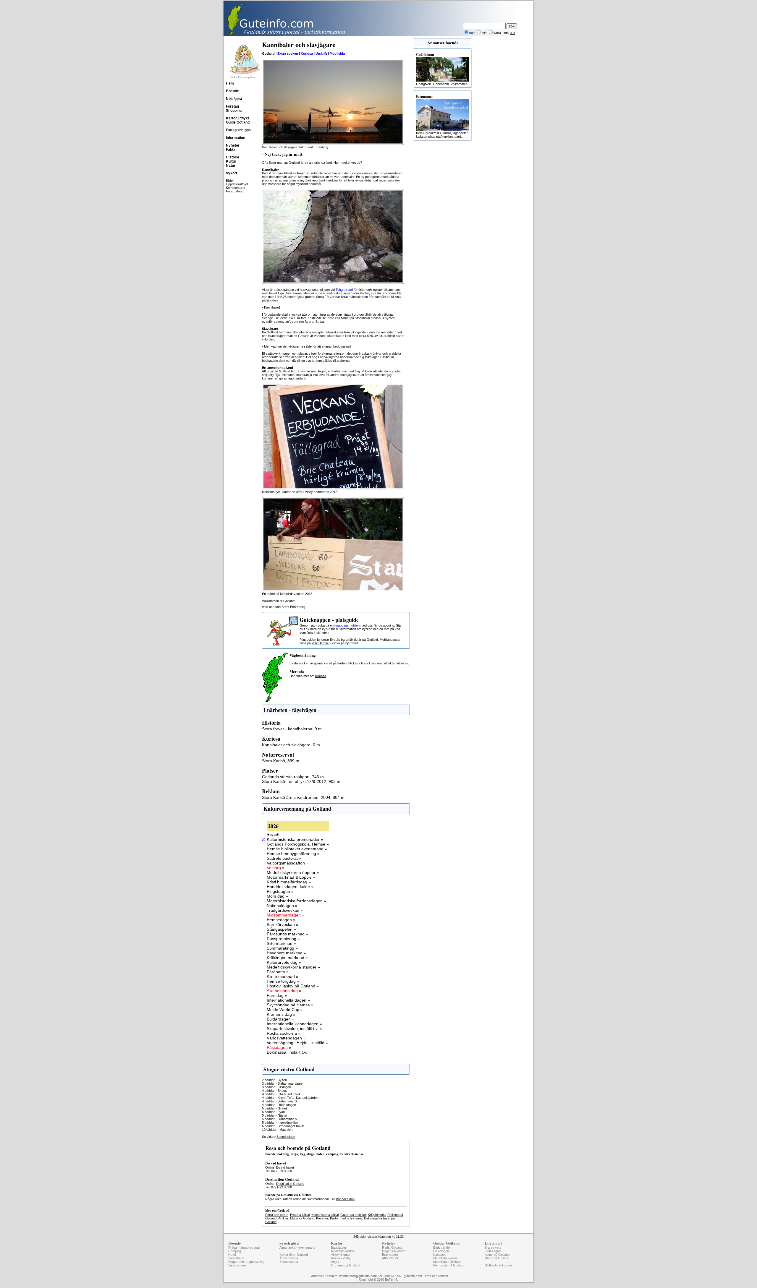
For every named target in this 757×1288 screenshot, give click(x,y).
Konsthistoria (288, 1261)
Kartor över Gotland (293, 1254)
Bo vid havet (285, 1167)
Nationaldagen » (282, 905)
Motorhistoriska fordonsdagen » (296, 900)
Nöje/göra (234, 99)
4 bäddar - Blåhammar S (279, 1101)
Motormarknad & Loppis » (291, 877)
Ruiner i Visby (341, 1258)
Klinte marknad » (282, 976)
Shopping (234, 110)
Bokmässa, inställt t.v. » (288, 1052)
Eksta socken (287, 53)
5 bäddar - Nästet (274, 1115)
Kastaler (439, 1254)
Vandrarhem (237, 1265)
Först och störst (276, 1214)
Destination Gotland (290, 1183)
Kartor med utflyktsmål (346, 1218)
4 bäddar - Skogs (274, 1090)
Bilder (230, 180)
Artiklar (283, 1218)
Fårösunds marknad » (287, 934)
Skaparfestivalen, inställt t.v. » (294, 1028)
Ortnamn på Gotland (345, 1265)
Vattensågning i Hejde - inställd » (297, 1042)
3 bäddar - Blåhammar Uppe (282, 1083)
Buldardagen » (280, 1019)
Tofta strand (344, 289)
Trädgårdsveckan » (285, 910)
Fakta (230, 149)
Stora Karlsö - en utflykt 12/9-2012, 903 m (301, 781)
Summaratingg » (282, 948)
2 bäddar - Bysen (274, 1080)
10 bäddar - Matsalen (277, 1129)
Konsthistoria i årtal (325, 1214)
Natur (230, 165)
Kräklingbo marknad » (287, 957)
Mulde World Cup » (285, 1009)
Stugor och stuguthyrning (246, 1261)
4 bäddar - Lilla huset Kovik (281, 1094)
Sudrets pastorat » (284, 858)
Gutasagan (493, 1251)
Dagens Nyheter (394, 1251)
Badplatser (338, 1247)
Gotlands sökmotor (498, 1265)
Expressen (390, 1254)
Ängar (335, 1261)
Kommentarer (235, 187)
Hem (230, 83)
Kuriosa (307, 53)
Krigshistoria (377, 1214)
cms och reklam (436, 1276)
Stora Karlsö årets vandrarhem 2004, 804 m (303, 797)
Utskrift (321, 53)
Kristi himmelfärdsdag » (289, 882)
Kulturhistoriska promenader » (295, 839)
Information (235, 138)
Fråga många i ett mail (244, 1247)
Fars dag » (277, 995)
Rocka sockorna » (283, 1033)
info (506, 33)
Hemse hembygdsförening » (293, 853)
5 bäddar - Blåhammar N (279, 1119)
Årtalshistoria (288, 1258)
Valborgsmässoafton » (287, 863)
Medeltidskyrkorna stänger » (293, 967)
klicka (352, 663)
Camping (234, 1251)
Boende (232, 91)
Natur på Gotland (497, 1258)
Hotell (232, 1254)
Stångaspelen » (281, 929)
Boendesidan (285, 1136)
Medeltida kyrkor (343, 1251)
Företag (232, 106)
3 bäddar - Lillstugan (276, 1087)
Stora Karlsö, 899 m (280, 760)
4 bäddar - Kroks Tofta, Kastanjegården (290, 1097)
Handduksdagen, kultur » (290, 886)
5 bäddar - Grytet (274, 1108)
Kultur (231, 161)
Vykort (231, 173)
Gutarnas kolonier (353, 1214)
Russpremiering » (283, 938)
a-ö (512, 33)
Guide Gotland (238, 122)
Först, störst (235, 191)
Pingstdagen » (280, 891)
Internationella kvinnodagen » (294, 1023)
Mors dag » (277, 896)
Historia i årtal (300, 1214)
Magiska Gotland (302, 1218)
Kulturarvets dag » (284, 962)
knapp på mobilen (347, 625)
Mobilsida (337, 53)
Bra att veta (493, 1247)
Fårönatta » (278, 971)
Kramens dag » (281, 1014)
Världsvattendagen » (286, 1038)
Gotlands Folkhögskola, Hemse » (298, 844)
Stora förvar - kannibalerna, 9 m (292, 728)
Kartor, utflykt (237, 118)
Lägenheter (236, 1258)
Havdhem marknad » (286, 952)
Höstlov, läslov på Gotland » (293, 986)
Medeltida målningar (447, 1261)
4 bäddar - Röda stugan (279, 1105)
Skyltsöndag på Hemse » (290, 1005)
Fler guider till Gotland (448, 1265)
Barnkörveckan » (282, 924)
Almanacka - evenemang (297, 1247)
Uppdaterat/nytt (237, 184)
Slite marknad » (281, 943)
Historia (232, 157)
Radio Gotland (392, 1247)
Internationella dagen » (288, 1000)
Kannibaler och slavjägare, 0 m (291, 744)
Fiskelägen (441, 1251)
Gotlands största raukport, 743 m (293, 776)
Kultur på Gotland (497, 1254)
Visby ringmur (341, 1254)
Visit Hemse (320, 643)
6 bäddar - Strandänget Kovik (283, 1126)
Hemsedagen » (281, 919)
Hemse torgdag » (283, 981)
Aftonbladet (390, 1258)
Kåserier (322, 1218)
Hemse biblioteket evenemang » (297, 848)
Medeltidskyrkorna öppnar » (293, 872)
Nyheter (233, 145)
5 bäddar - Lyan (273, 1112)
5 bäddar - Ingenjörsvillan (280, 1122)
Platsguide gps (238, 130)
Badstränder (442, 1247)
